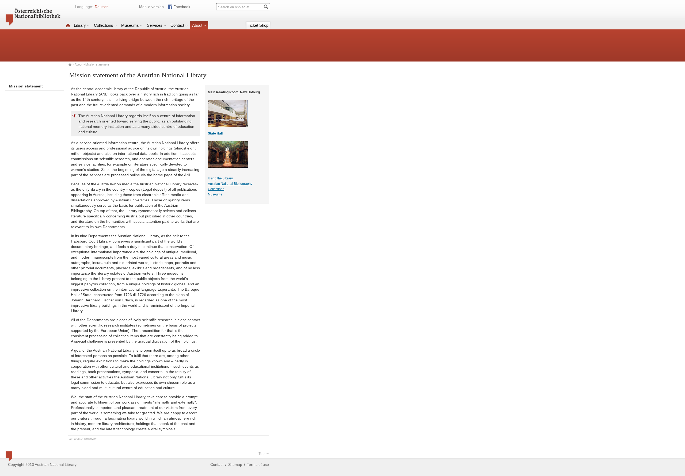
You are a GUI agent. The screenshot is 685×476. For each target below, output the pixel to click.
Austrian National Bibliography (230, 184)
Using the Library (220, 178)
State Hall (215, 133)
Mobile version (151, 7)
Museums (130, 25)
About (197, 25)
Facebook (181, 7)
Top (261, 453)
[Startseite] (68, 25)
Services (154, 25)
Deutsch (102, 7)
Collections (103, 25)
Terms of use (258, 464)
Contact (177, 25)
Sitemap (235, 464)
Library (80, 25)
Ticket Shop (258, 25)
